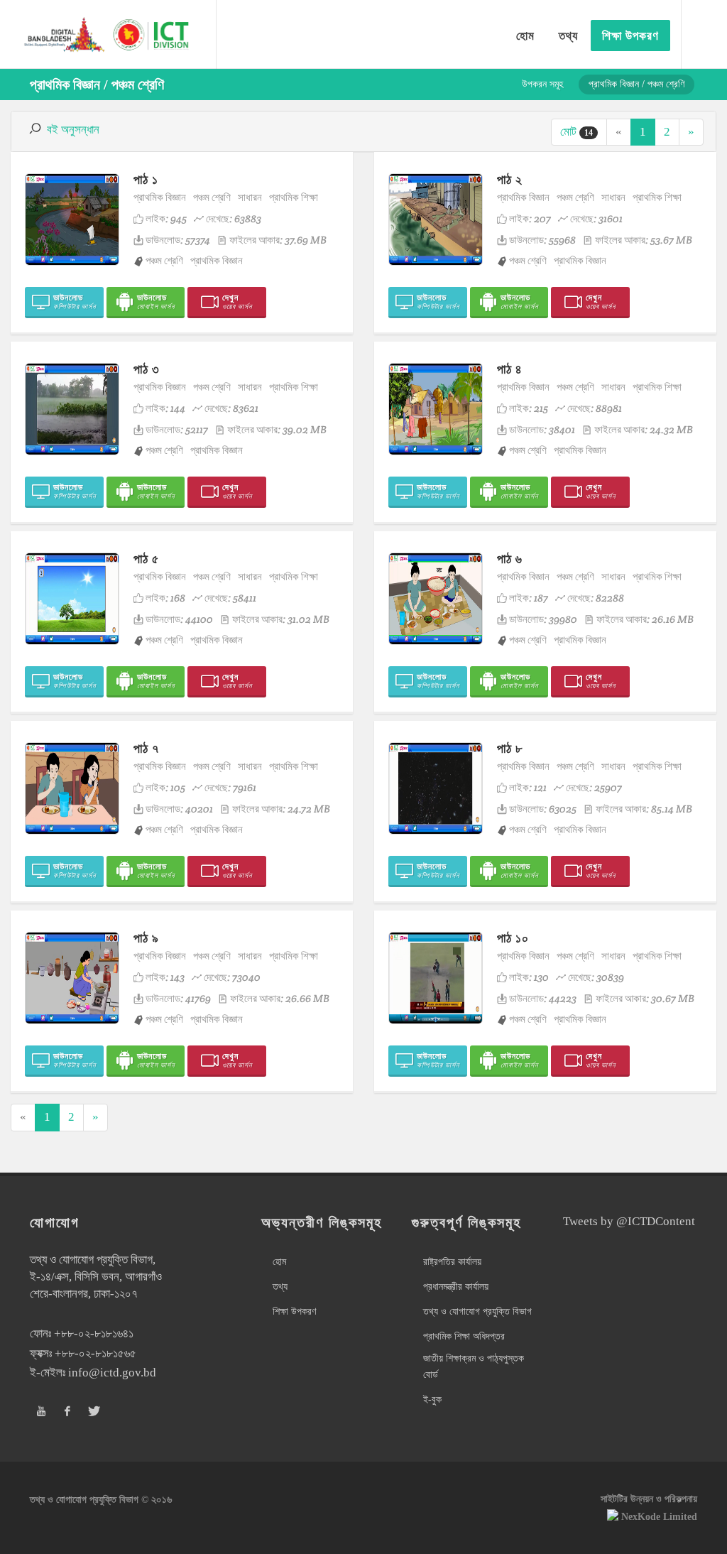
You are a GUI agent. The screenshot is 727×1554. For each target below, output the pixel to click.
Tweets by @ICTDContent (629, 1221)
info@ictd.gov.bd (112, 1372)
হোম (279, 1261)
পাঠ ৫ (146, 558)
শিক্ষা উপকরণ (294, 1311)
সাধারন (250, 197)
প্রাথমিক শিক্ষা (293, 197)
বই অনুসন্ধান (73, 129)
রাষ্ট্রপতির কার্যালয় (452, 1261)
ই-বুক (432, 1399)
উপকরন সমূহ (542, 84)
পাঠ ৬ (510, 558)
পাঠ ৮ (510, 748)
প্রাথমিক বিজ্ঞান (159, 197)
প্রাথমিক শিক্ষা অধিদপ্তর (464, 1336)
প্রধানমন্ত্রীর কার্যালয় (455, 1286)
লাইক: (166, 218)
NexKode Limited (659, 1516)
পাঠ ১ (145, 179)
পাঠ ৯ (146, 937)
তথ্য (280, 1286)
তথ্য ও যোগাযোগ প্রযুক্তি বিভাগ (477, 1311)
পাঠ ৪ (510, 369)
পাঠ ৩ (146, 369)
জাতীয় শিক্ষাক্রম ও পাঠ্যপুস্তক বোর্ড (473, 1366)
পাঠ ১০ (513, 937)
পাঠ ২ (510, 179)
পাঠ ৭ (146, 748)
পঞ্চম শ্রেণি (212, 197)
